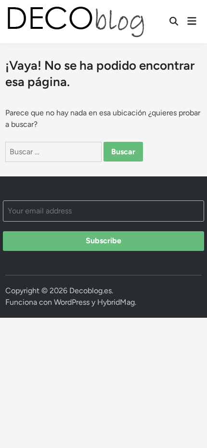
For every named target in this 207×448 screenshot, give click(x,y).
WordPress (72, 302)
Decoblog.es (90, 290)
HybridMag (116, 302)
